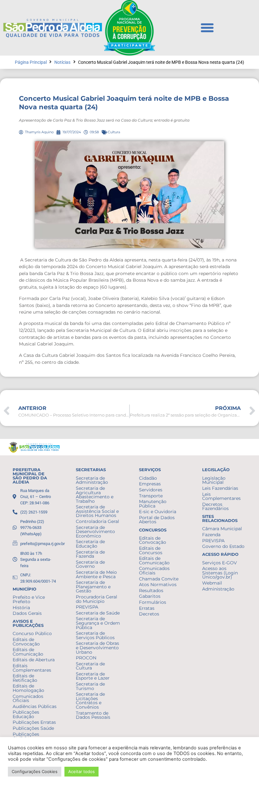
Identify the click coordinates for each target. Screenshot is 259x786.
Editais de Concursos (150, 550)
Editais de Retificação (25, 678)
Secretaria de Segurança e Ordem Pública (98, 623)
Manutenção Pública (152, 503)
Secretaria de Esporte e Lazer (93, 676)
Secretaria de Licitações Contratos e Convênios (90, 701)
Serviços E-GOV (219, 562)
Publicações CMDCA (26, 736)
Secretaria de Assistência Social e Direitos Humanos (97, 511)
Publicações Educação (26, 714)
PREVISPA (87, 606)
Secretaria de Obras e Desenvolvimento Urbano (97, 647)
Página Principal (31, 62)
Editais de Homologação (28, 688)
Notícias (62, 62)
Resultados (151, 590)
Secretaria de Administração (92, 480)
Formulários (152, 602)
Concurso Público (32, 633)
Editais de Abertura (34, 659)
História (21, 607)
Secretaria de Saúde (98, 612)
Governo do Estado (223, 546)
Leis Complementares (221, 496)
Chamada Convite (158, 578)
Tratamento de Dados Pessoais (93, 715)
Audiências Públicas (35, 706)
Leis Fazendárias (220, 488)
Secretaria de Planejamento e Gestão (93, 586)
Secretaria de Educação (90, 544)
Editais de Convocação (26, 641)
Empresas (150, 483)
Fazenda (211, 534)
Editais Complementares (32, 668)
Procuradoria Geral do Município (96, 599)
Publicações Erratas (34, 722)
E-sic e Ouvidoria (157, 511)
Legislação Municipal (214, 480)
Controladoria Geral (97, 521)
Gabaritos (149, 596)
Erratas (146, 608)
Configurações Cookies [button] (34, 771)
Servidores (150, 489)
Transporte (151, 495)
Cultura (114, 132)
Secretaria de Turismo (90, 686)
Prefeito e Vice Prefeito (29, 599)
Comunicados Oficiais (28, 698)
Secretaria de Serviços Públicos (95, 635)
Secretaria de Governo (90, 564)
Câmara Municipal (222, 528)
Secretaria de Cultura (90, 666)
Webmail (212, 582)
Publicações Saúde (33, 728)
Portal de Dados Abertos (157, 520)
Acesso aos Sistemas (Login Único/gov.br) (220, 572)
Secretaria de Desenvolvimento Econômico (95, 531)
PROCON (86, 657)
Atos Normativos (158, 584)
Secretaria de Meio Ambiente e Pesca (96, 574)
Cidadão (148, 478)
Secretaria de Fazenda (90, 554)
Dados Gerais (27, 613)
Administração (218, 588)
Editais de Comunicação (28, 652)
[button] (207, 27)
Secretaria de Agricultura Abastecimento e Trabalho (94, 495)
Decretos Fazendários (215, 506)
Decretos (149, 613)
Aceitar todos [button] (81, 771)
